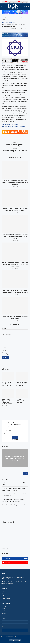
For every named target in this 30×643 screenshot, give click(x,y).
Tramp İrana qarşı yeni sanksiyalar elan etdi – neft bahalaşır (21, 384)
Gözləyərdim (9, 430)
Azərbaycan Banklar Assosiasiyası (16, 126)
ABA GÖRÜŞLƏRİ (12, 124)
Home (3, 17)
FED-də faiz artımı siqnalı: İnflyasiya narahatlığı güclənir (6, 384)
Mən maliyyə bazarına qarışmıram (14, 434)
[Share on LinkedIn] (22, 138)
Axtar (3, 471)
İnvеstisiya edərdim (10, 427)
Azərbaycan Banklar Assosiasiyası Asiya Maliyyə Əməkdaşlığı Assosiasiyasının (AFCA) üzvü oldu (15, 182)
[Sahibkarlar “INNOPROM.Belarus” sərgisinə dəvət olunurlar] (15, 305)
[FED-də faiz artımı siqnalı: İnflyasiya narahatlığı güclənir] (8, 376)
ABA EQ (6, 124)
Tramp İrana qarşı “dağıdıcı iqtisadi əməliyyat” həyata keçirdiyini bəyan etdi (7, 401)
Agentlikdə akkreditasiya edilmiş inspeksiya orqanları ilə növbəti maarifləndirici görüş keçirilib (15, 236)
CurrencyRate (5, 548)
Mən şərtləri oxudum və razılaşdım (11, 626)
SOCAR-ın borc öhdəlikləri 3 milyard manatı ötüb (21, 401)
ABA (3, 124)
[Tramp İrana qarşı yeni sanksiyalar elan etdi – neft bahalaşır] (22, 376)
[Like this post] (11, 138)
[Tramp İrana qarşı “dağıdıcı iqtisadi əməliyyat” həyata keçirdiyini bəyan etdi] (8, 393)
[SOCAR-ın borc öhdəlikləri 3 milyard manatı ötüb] (22, 393)
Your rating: (4, 328)
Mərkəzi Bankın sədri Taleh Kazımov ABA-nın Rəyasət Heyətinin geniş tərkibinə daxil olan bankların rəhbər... (15, 264)
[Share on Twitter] (18, 138)
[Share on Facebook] (15, 138)
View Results (15, 439)
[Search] (25, 6)
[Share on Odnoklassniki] (25, 138)
